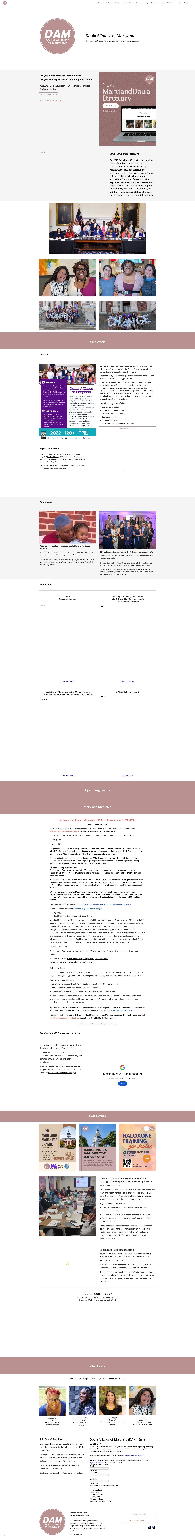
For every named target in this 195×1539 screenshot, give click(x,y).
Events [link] (162, 3)
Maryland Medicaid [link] (151, 3)
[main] (117, 31)
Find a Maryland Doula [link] (111, 3)
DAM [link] (99, 3)
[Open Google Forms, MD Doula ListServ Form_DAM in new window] (152, 1439)
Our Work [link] (139, 3)
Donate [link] (186, 3)
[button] (192, 2)
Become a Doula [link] (127, 3)
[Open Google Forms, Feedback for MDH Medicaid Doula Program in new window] (152, 1045)
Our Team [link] (170, 3)
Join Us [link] (178, 3)
